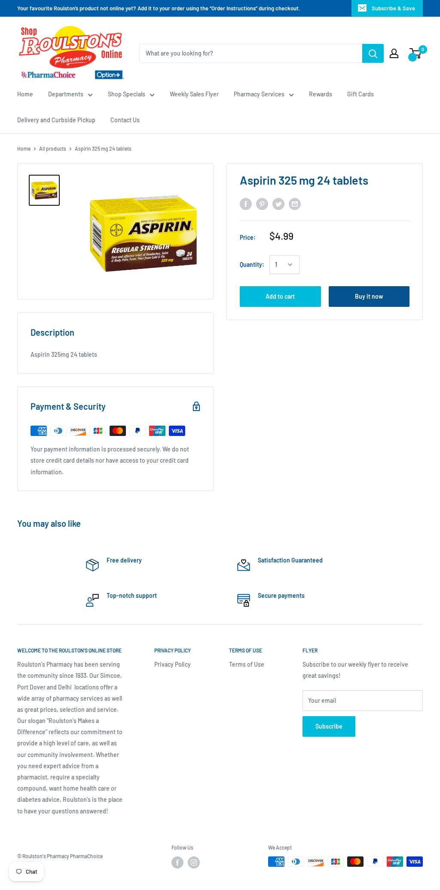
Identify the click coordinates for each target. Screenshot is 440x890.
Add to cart (280, 296)
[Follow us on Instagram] (194, 862)
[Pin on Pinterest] (262, 204)
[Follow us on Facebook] (177, 862)
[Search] (373, 53)
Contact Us (125, 120)
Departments (65, 94)
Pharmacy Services (259, 94)
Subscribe (328, 726)
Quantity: (252, 264)
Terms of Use (246, 664)
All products (52, 148)
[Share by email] (295, 204)
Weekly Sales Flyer (194, 94)
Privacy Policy (172, 664)
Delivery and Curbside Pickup (56, 120)
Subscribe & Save (393, 8)
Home (25, 94)
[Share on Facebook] (246, 204)
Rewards (320, 94)
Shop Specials (126, 94)
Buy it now (369, 296)
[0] (415, 53)
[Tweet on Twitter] (278, 204)
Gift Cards (360, 94)
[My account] (394, 53)
